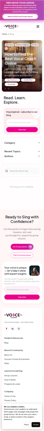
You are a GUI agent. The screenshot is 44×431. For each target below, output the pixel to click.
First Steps (5, 44)
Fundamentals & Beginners (23, 44)
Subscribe (22, 129)
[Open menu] (38, 26)
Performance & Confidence (23, 48)
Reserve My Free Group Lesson (20, 16)
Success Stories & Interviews (16, 359)
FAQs (6, 363)
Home (4, 34)
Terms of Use (10, 396)
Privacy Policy (10, 400)
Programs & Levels (12, 384)
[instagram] (18, 328)
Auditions (34, 44)
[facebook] (6, 328)
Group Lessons (10, 375)
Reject (26, 424)
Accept (35, 424)
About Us (8, 355)
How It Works (10, 379)
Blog (12, 34)
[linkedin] (12, 328)
